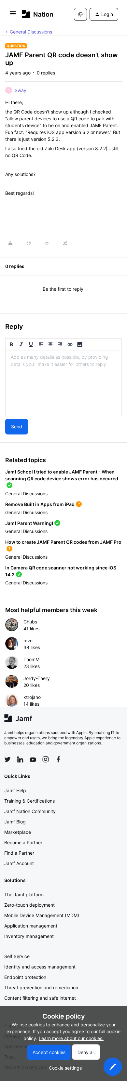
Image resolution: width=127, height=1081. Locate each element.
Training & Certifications (29, 801)
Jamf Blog (15, 821)
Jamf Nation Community (30, 811)
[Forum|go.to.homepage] (37, 14)
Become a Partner (23, 842)
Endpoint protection (25, 977)
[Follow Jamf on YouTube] (33, 759)
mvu (28, 640)
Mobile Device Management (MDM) (41, 915)
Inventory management (29, 936)
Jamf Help (15, 790)
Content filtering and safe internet (40, 998)
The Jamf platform (24, 894)
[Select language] (80, 14)
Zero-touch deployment (29, 905)
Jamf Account (19, 863)
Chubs (30, 621)
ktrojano (32, 697)
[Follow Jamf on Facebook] (58, 759)
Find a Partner (19, 853)
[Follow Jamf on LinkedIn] (20, 759)
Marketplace (17, 832)
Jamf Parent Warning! (29, 523)
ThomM (31, 659)
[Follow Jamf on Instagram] (45, 759)
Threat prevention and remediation (41, 987)
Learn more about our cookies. (71, 1038)
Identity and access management (40, 966)
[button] (13, 15)
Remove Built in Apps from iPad (40, 504)
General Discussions (31, 31)
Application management (30, 925)
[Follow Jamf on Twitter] (7, 759)
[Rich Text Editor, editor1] (63, 383)
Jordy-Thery (36, 678)
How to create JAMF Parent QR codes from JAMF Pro (63, 542)
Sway (20, 90)
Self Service (17, 956)
